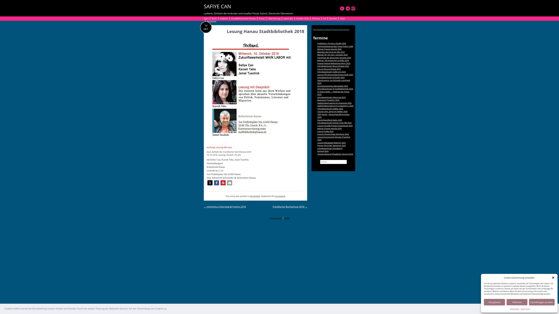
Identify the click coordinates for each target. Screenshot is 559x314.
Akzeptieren (494, 302)
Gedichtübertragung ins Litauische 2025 (334, 103)
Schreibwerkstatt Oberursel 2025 (331, 97)
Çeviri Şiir (288, 18)
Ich (324, 18)
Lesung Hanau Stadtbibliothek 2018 (265, 31)
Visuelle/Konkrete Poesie (243, 18)
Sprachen (211, 21)
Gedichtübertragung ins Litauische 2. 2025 (335, 106)
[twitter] (348, 8)
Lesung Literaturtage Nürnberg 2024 (333, 134)
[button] (553, 277)
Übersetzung (274, 18)
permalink (280, 196)
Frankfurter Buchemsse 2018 (290, 206)
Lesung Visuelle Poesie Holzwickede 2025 (335, 125)
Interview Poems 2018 (225, 206)
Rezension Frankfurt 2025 (328, 100)
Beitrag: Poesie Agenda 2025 (329, 128)
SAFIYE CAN (217, 6)
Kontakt (333, 18)
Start (206, 18)
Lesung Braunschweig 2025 (329, 69)
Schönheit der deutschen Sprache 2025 (334, 57)
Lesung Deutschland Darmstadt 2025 (335, 74)
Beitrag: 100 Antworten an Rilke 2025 (333, 60)
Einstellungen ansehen (542, 302)
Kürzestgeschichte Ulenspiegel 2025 (332, 86)
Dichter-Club (302, 18)
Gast (342, 18)
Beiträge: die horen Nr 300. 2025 (331, 52)
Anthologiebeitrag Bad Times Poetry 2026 (335, 46)
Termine (316, 18)
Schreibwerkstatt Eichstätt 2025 (331, 77)
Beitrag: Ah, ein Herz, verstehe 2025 (332, 54)
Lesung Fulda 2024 (325, 131)
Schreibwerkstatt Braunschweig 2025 (333, 66)
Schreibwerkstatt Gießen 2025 (330, 108)
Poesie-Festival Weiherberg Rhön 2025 (333, 63)
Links (287, 218)
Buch (214, 18)
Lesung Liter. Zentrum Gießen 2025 (332, 111)
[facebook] (342, 8)
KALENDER (255, 196)
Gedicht (224, 18)
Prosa (262, 18)
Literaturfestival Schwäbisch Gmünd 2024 (335, 154)
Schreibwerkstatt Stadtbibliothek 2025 (335, 89)
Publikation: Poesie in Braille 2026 (331, 43)
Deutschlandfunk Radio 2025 (329, 120)
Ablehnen (517, 302)
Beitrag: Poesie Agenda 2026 (329, 49)
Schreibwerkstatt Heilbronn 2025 (331, 72)
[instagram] (353, 8)
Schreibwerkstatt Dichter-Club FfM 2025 (334, 123)
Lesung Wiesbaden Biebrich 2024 (331, 142)
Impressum (514, 309)
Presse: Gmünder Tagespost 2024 (331, 145)
